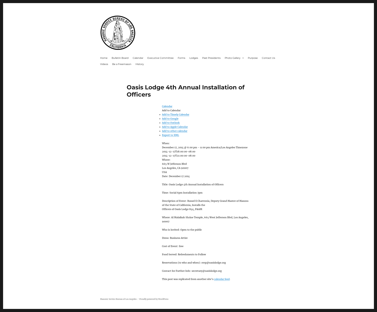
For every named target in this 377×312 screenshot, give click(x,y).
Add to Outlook (171, 122)
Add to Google (170, 118)
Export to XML (170, 135)
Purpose (253, 58)
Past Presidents (211, 58)
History (139, 64)
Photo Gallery (232, 58)
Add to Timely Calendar (175, 114)
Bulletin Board (120, 58)
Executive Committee (160, 58)
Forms (181, 58)
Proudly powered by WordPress (153, 299)
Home (104, 58)
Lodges (193, 58)
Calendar (138, 58)
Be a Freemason (121, 64)
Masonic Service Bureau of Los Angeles (118, 299)
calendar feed (222, 279)
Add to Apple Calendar (175, 126)
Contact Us (268, 58)
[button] (171, 110)
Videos (104, 64)
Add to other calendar (174, 130)
